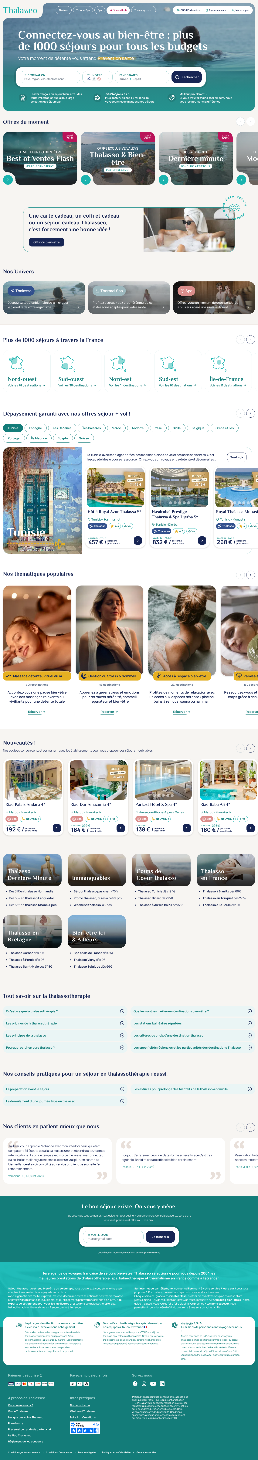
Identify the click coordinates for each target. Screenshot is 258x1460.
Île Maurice (39, 438)
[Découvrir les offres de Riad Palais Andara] (57, 828)
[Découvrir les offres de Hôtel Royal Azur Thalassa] (138, 540)
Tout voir (236, 457)
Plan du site (15, 1423)
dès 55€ (160, 905)
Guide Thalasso (18, 1411)
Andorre (138, 428)
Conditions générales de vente (24, 1452)
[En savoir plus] (8, 180)
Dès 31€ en (31, 891)
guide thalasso (143, 1303)
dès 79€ (27, 953)
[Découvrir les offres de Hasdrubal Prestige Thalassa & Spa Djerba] (202, 540)
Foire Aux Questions (83, 1417)
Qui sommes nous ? (20, 1405)
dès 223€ (224, 898)
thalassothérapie (99, 1303)
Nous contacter (80, 1405)
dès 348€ (30, 966)
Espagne (35, 428)
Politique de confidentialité (116, 1452)
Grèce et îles (225, 428)
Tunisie (13, 428)
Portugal (14, 438)
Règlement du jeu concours (25, 1441)
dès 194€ (156, 891)
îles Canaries (62, 428)
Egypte (63, 438)
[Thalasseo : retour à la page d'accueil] (20, 10)
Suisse (84, 438)
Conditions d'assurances (59, 1452)
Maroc (116, 428)
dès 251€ (156, 898)
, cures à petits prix (98, 898)
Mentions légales (87, 1452)
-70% (96, 891)
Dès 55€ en (32, 898)
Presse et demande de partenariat (29, 1429)
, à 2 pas (93, 905)
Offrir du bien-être (46, 242)
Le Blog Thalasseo (19, 1435)
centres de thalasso (111, 1296)
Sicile (177, 428)
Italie (158, 428)
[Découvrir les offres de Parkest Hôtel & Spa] (187, 828)
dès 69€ (222, 891)
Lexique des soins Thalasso (25, 1417)
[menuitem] (64, 10)
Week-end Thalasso (82, 1411)
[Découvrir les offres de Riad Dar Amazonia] (121, 828)
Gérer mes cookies (146, 1452)
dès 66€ (93, 966)
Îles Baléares (92, 428)
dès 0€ (222, 905)
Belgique (198, 428)
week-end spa (175, 1292)
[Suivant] (250, 413)
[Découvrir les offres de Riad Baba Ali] (250, 828)
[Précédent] (240, 413)
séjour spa (66, 1288)
